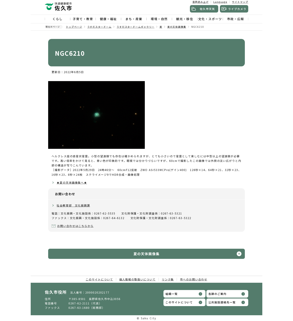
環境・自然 (159, 19)
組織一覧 (171, 294)
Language (220, 2)
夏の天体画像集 (176, 26)
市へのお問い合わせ (193, 279)
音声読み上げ (200, 2)
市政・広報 (235, 19)
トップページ (74, 26)
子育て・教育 (83, 19)
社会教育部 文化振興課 (73, 205)
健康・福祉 (108, 19)
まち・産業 (133, 19)
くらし (57, 19)
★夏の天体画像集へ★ (72, 182)
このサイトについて (99, 279)
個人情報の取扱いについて (137, 279)
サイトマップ (240, 2)
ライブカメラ (237, 9)
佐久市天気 (207, 9)
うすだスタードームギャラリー (135, 26)
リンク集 (168, 279)
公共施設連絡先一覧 (222, 302)
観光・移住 (184, 19)
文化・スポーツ (210, 19)
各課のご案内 (217, 294)
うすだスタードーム (99, 26)
